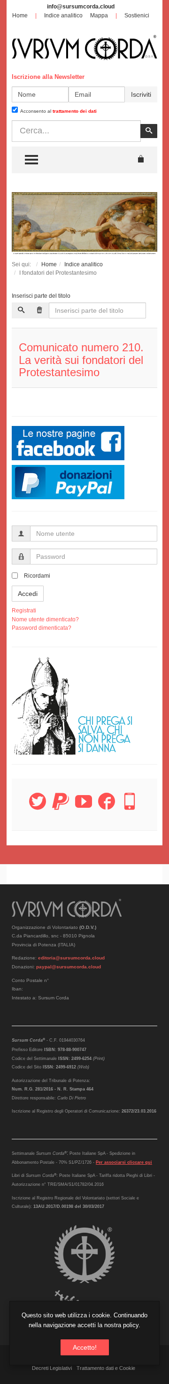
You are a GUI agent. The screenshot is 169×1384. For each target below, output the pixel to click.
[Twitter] (37, 807)
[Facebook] (106, 807)
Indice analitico (63, 15)
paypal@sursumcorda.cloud (68, 966)
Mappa (99, 15)
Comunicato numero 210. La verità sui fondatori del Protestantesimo (81, 360)
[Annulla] (39, 310)
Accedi (28, 593)
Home (20, 15)
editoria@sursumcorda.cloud (71, 957)
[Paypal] (60, 807)
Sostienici (136, 15)
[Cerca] (21, 310)
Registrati (24, 610)
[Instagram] (129, 807)
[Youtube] (83, 807)
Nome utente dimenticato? (45, 619)
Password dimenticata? (41, 628)
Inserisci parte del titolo (42, 296)
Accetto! (85, 1347)
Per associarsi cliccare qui (124, 1162)
